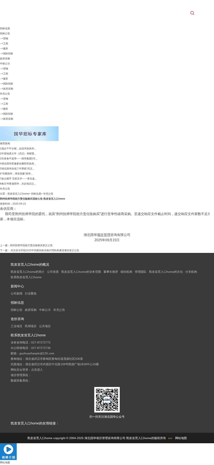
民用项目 (31, 326)
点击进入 (37, 369)
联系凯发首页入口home (26, 277)
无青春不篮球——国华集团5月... (19, 158)
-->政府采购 (6, 88)
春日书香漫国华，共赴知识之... (18, 183)
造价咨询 (17, 319)
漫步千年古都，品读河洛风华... (18, 148)
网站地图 (181, 438)
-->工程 (4, 43)
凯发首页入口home (18, 193)
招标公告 (5, 33)
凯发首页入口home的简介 (28, 271)
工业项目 (16, 326)
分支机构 (191, 271)
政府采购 (5, 58)
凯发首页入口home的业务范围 (81, 271)
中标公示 (5, 63)
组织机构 (126, 271)
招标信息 (36, 193)
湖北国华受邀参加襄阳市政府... (18, 163)
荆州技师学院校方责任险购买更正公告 (31, 245)
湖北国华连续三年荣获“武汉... (17, 168)
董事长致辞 (110, 271)
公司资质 (53, 271)
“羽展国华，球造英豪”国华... (17, 173)
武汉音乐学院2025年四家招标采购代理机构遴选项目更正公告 (44, 250)
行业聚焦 (31, 293)
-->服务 (4, 48)
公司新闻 (16, 293)
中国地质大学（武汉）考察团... (18, 153)
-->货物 (4, 38)
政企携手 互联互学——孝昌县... (19, 178)
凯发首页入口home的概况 (30, 264)
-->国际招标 (6, 53)
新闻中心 (17, 286)
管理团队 (140, 271)
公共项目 (45, 326)
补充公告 (5, 93)
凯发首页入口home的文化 (166, 271)
